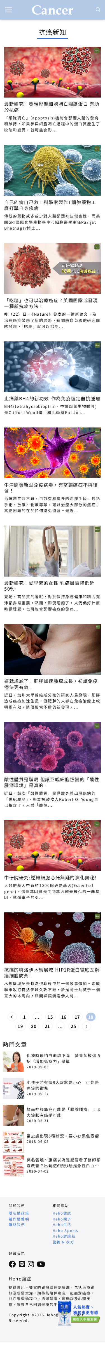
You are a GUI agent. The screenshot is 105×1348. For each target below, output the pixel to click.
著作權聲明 (19, 1219)
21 (47, 1026)
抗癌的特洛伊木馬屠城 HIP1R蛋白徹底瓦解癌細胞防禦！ (52, 973)
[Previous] (12, 1017)
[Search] (98, 9)
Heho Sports (66, 1230)
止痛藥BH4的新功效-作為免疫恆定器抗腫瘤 (52, 398)
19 (20, 1026)
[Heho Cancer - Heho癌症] (53, 10)
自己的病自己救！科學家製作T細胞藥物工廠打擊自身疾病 (50, 205)
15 (50, 1017)
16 (64, 1017)
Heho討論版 (64, 1236)
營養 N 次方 (63, 1242)
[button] (8, 10)
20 (33, 1026)
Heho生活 (62, 1224)
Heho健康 (62, 1213)
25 (73, 1026)
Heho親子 (62, 1219)
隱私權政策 (19, 1213)
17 (77, 1017)
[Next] (86, 1026)
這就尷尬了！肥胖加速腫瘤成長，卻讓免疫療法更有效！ (51, 684)
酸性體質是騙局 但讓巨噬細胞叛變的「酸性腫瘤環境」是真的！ (51, 782)
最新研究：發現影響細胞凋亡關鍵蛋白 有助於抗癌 (51, 107)
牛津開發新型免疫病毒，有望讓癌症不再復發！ (51, 488)
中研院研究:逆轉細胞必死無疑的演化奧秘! (50, 877)
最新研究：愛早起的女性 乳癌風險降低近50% (49, 586)
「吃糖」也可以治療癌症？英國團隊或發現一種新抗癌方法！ (51, 303)
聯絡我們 (17, 1224)
